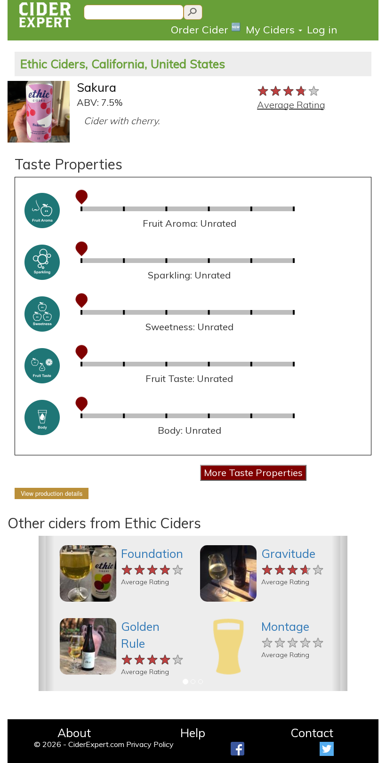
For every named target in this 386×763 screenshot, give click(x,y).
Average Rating (291, 105)
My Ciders (272, 29)
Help (192, 732)
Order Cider (206, 29)
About (74, 732)
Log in (322, 29)
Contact (311, 732)
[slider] (289, 89)
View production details (51, 493)
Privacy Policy (150, 744)
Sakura (96, 87)
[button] (46, 613)
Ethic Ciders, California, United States (122, 63)
